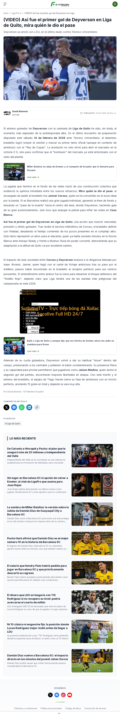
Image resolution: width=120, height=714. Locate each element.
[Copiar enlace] (37, 407)
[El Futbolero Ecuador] (60, 4)
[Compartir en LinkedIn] (29, 407)
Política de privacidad (51, 708)
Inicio (6, 13)
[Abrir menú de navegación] (5, 4)
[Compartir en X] (6, 407)
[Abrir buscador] (115, 4)
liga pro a (16, 13)
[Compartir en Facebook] (14, 407)
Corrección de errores (95, 708)
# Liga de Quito (12, 423)
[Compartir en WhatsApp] (22, 407)
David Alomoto (20, 111)
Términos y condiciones (25, 708)
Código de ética (73, 708)
